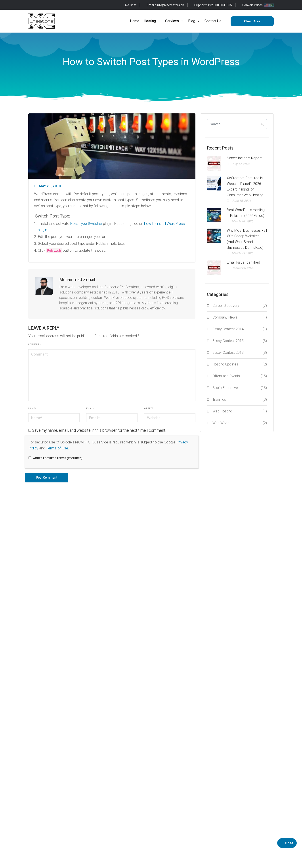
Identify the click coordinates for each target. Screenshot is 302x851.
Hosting (150, 21)
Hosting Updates (239, 364)
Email (90, 408)
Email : (165, 5)
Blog (191, 21)
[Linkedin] (58, 5)
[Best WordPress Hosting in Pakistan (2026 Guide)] (214, 215)
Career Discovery (239, 305)
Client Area (252, 21)
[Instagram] (51, 5)
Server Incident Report (244, 158)
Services (172, 21)
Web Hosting (239, 411)
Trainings (239, 399)
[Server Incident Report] (214, 163)
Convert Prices (252, 5)
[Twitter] (36, 5)
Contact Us (213, 21)
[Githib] (44, 5)
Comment (34, 344)
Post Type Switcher (86, 223)
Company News (239, 317)
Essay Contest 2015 (239, 341)
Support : (213, 5)
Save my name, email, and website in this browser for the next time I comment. (99, 430)
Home (134, 21)
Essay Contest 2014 (239, 329)
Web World (239, 423)
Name (32, 408)
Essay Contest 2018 (239, 352)
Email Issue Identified (243, 262)
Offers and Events (239, 376)
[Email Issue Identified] (214, 267)
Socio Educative (239, 388)
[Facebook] (29, 5)
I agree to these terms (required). (57, 458)
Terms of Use (57, 448)
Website (148, 408)
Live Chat (130, 5)
